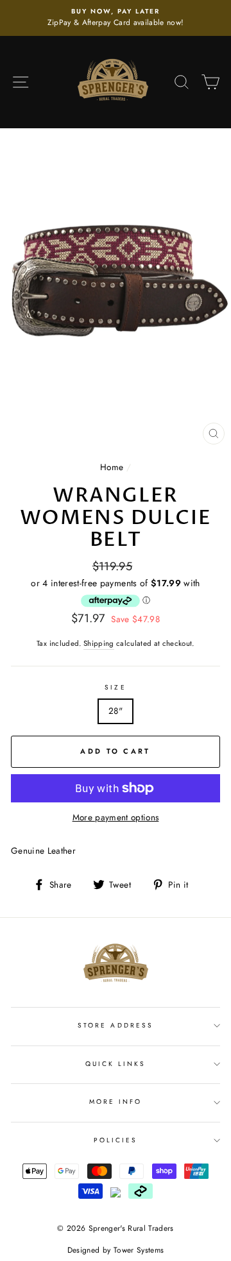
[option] (115, 18)
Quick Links (115, 1064)
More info (115, 1101)
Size (115, 687)
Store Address (115, 1025)
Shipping (98, 643)
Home (111, 467)
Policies (115, 1140)
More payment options (116, 817)
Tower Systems (139, 1250)
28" (115, 710)
